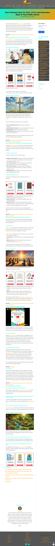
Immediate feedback (10, 407)
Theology (18, 5)
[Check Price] (10, 86)
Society (24, 5)
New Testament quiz (14, 145)
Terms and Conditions (45, 538)
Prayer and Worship (32, 5)
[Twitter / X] (20, 525)
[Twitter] (29, 544)
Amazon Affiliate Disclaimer (45, 542)
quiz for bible (12, 366)
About (48, 5)
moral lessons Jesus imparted (25, 297)
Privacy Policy (45, 537)
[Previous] (7, 77)
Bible (13, 5)
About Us (9, 537)
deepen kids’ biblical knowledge (23, 390)
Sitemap (9, 541)
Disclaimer (46, 540)
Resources (9, 540)
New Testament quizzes (10, 39)
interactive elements (13, 335)
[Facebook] (26, 544)
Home (9, 535)
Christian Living (41, 5)
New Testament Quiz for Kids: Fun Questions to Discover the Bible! (19, 469)
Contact (9, 538)
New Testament (21, 23)
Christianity (8, 5)
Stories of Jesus (9, 227)
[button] (53, 5)
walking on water (19, 241)
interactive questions (23, 447)
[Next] (33, 77)
